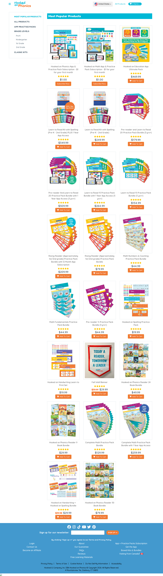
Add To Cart (137, 81)
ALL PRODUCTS (21, 22)
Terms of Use (61, 564)
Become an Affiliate (32, 550)
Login (32, 543)
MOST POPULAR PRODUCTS (27, 17)
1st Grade (20, 43)
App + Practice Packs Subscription (131, 543)
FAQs (81, 550)
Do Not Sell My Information (96, 564)
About (81, 543)
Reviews (81, 553)
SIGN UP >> (112, 532)
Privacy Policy (105, 540)
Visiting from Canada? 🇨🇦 (131, 553)
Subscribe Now (63, 84)
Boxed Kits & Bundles (131, 550)
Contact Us (32, 547)
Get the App (131, 547)
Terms (91, 540)
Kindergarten (21, 39)
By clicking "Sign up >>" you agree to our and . (81, 540)
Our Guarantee (81, 547)
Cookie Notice (76, 564)
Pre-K (18, 36)
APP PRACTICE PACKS (25, 27)
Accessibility (116, 564)
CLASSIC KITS (20, 52)
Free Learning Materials (81, 557)
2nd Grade (20, 47)
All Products (120, 4)
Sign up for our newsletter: (54, 532)
